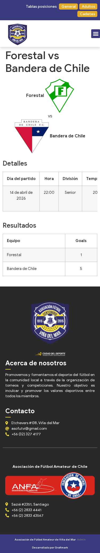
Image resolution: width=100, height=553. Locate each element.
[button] (41, 6)
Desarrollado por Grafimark (50, 547)
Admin (81, 539)
